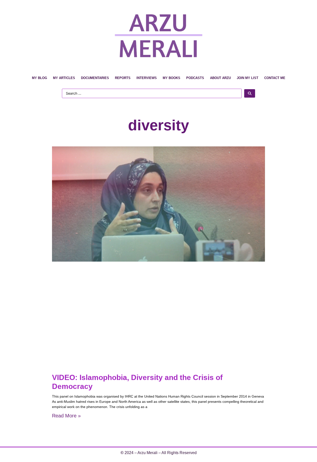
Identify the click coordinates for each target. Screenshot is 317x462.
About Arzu (220, 78)
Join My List (247, 78)
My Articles (64, 78)
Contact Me (274, 78)
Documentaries (95, 78)
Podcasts (195, 78)
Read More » (66, 415)
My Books (171, 78)
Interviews (146, 78)
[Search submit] (249, 93)
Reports (123, 78)
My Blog (39, 78)
